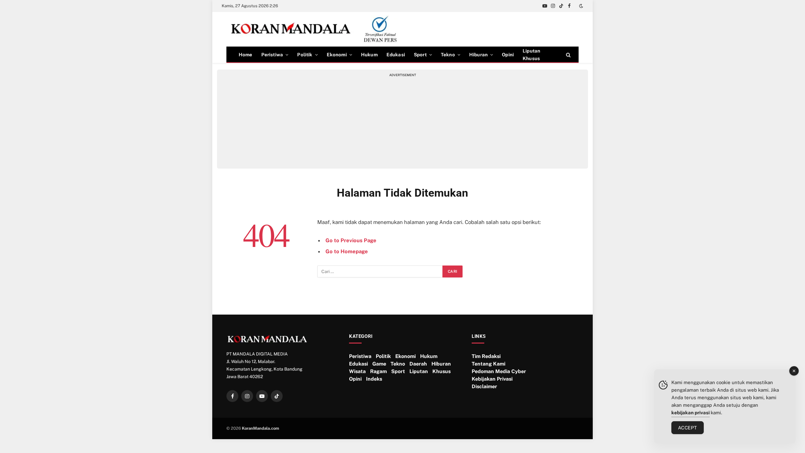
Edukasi (395, 54)
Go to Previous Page (350, 240)
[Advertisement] (402, 121)
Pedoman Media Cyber (499, 371)
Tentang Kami (488, 364)
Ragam (378, 371)
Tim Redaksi (486, 356)
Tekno (448, 54)
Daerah (418, 364)
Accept (687, 427)
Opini (508, 54)
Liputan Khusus (531, 54)
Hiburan (478, 54)
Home (246, 54)
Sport (420, 54)
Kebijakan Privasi (492, 379)
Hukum (369, 54)
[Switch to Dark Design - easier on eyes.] (580, 6)
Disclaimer (484, 386)
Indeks (374, 379)
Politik (304, 54)
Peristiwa (272, 54)
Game (379, 364)
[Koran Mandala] (316, 29)
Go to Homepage (346, 251)
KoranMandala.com (260, 428)
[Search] (568, 55)
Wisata (357, 371)
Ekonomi (337, 54)
